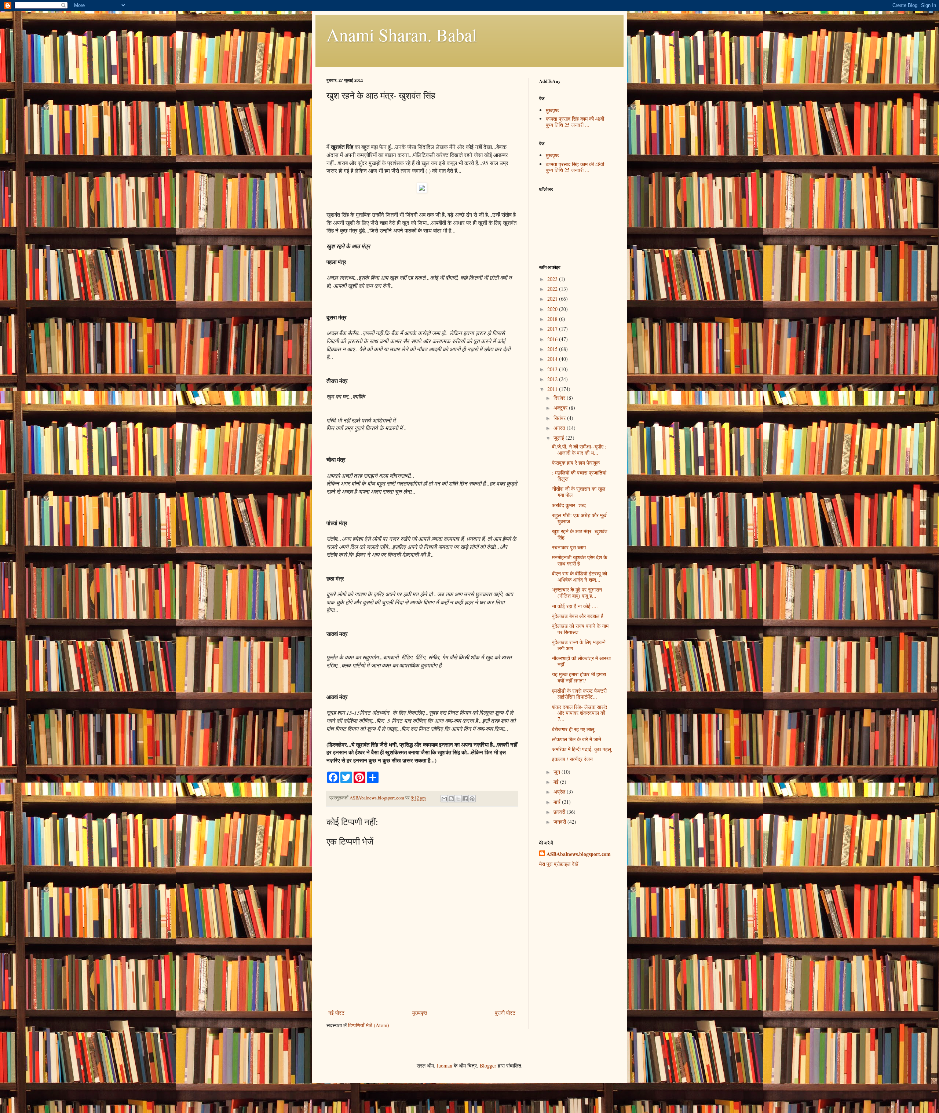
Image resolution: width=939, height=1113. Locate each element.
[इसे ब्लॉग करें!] (451, 798)
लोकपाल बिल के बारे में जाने (576, 739)
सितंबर (560, 417)
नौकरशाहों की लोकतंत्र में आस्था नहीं (581, 661)
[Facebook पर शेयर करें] (465, 798)
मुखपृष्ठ (552, 110)
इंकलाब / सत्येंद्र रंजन (572, 758)
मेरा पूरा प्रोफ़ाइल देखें (558, 863)
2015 (553, 348)
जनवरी (560, 821)
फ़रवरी (560, 811)
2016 (553, 339)
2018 (553, 318)
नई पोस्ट (336, 1012)
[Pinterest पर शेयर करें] (472, 798)
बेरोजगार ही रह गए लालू (573, 729)
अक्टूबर (561, 407)
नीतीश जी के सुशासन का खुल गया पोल (578, 491)
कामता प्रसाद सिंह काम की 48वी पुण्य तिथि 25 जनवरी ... (575, 121)
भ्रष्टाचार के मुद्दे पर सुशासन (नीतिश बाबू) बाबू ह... (577, 592)
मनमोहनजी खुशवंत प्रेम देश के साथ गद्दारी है (579, 560)
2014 (553, 358)
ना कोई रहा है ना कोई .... (575, 606)
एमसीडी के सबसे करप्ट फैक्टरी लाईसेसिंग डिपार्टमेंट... (579, 693)
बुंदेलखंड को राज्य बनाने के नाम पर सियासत (580, 629)
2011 (553, 388)
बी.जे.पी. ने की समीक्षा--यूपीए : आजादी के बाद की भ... (579, 449)
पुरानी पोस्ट (505, 1012)
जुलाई (559, 437)
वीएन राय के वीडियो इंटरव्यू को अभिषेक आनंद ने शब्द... (579, 576)
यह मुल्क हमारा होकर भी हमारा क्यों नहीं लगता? (579, 677)
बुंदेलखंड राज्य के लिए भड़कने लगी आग (579, 645)
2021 (553, 298)
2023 (553, 278)
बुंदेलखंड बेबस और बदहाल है (577, 615)
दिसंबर (560, 397)
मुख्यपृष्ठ (419, 1012)
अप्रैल (560, 791)
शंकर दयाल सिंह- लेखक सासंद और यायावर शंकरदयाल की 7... (579, 713)
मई (556, 781)
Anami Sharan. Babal (401, 34)
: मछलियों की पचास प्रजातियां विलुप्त (579, 475)
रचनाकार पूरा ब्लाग (569, 547)
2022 (553, 288)
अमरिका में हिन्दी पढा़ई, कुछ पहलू (581, 749)
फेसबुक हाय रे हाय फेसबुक (576, 462)
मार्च (557, 801)
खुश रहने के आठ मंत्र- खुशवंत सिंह (579, 534)
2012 (553, 379)
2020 (553, 308)
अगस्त (560, 427)
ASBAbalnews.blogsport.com (579, 854)
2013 (553, 369)
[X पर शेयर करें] (458, 798)
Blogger (488, 1065)
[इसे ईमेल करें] (444, 798)
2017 (553, 328)
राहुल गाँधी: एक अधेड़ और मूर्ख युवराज (579, 518)
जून (557, 771)
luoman (444, 1065)
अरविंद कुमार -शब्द (569, 505)
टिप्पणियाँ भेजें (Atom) (368, 1025)
